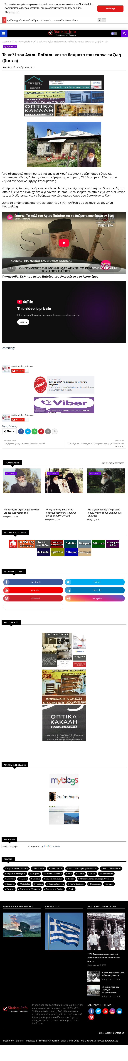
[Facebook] (21, 431)
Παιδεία (39, 884)
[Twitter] (28, 431)
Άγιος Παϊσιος (26, 41)
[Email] (48, 431)
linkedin (97, 590)
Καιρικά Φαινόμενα (54, 878)
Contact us (118, 1032)
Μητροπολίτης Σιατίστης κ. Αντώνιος (96, 878)
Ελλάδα (23, 878)
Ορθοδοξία (25, 884)
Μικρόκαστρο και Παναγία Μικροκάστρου (110, 989)
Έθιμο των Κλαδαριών (16, 873)
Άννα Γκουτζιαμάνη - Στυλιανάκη (83, 868)
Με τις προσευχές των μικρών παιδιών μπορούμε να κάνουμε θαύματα (104, 512)
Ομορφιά (10, 884)
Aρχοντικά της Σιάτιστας (17, 868)
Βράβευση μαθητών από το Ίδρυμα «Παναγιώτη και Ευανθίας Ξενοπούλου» (42, 19)
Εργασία (36, 878)
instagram (97, 598)
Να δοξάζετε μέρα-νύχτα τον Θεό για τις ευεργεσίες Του (21, 511)
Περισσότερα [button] (12, 12)
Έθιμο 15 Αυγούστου (112, 868)
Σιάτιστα (10, 889)
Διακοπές (11, 878)
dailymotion (33, 606)
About (108, 1032)
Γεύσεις (81, 873)
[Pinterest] (41, 431)
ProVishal (43, 1040)
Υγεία (71, 889)
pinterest (35, 598)
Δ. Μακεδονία (107, 873)
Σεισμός (109, 884)
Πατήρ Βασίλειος (77, 884)
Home (101, 1032)
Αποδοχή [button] (110, 8)
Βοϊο (70, 873)
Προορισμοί (95, 884)
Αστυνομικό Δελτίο (53, 873)
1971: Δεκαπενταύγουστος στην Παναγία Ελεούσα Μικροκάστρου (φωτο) (103, 957)
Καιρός (71, 878)
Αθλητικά (35, 873)
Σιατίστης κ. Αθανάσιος (30, 889)
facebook (35, 582)
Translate (55, 846)
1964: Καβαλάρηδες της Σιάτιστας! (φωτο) (113, 974)
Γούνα (92, 873)
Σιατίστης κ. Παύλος (54, 889)
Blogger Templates (25, 1040)
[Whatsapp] (34, 431)
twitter (97, 582)
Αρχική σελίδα (9, 41)
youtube (35, 590)
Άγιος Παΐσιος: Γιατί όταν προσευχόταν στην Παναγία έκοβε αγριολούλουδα (61, 512)
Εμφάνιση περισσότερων (113, 462)
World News (39, 868)
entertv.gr (8, 348)
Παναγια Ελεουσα (56, 884)
